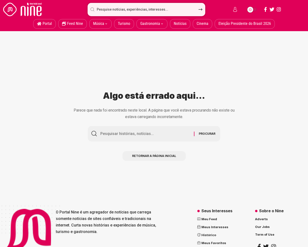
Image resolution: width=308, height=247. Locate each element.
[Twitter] (272, 9)
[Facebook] (265, 9)
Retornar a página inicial (154, 156)
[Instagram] (279, 9)
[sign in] (235, 9)
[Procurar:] (145, 133)
